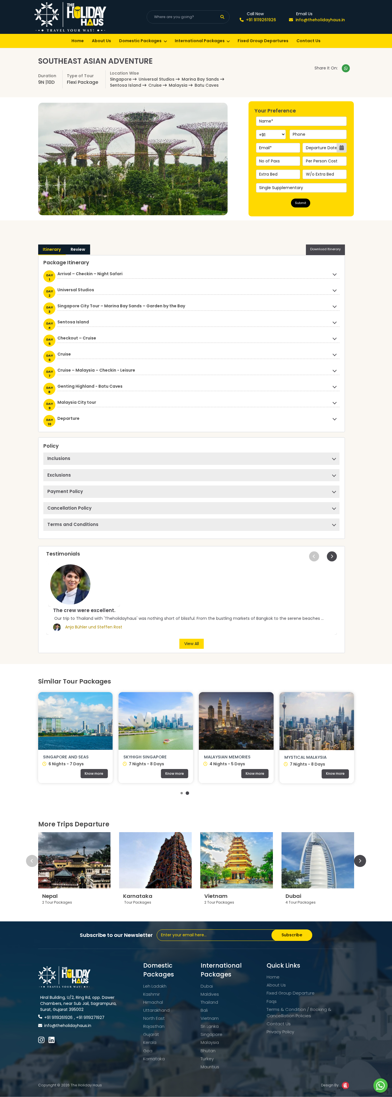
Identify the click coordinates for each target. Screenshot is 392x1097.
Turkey (207, 1059)
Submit (300, 203)
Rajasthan (153, 1026)
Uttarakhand (156, 1010)
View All (191, 643)
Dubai (207, 986)
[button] (314, 556)
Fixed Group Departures (263, 41)
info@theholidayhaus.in (320, 20)
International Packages (200, 41)
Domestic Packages (140, 41)
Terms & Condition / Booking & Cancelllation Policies (299, 1012)
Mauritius (210, 1067)
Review (78, 249)
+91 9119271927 (90, 1017)
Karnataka (154, 1059)
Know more (19, 773)
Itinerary (52, 249)
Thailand (209, 1002)
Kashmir (151, 994)
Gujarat (151, 1034)
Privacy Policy (280, 1032)
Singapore (211, 1034)
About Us (101, 41)
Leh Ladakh (154, 986)
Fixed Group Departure (291, 993)
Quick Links (283, 965)
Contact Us (308, 41)
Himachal (153, 1002)
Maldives (210, 994)
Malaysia (210, 1042)
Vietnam (210, 1018)
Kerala (149, 1042)
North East (154, 1018)
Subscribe (292, 935)
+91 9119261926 (261, 20)
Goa (147, 1051)
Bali (204, 1010)
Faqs (272, 1001)
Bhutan (208, 1051)
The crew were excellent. (84, 610)
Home (77, 41)
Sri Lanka (210, 1026)
